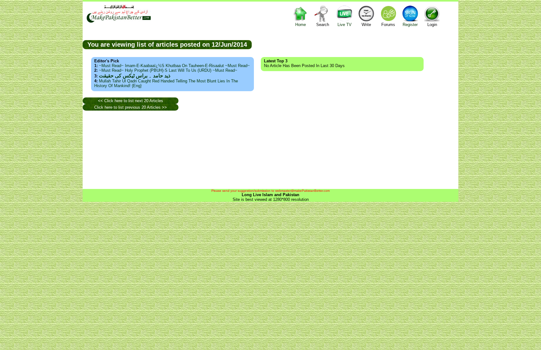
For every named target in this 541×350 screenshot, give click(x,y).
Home (300, 24)
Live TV (344, 24)
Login (432, 24)
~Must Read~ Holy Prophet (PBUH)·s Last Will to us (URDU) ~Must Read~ (168, 70)
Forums (388, 24)
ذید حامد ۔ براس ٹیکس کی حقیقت (134, 75)
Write (366, 24)
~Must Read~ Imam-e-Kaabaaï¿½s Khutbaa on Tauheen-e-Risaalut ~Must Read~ (174, 65)
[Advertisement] (355, 44)
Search (322, 24)
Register (410, 24)
